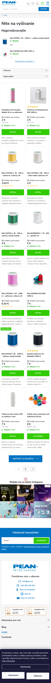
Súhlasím (38, 676)
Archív (4, 632)
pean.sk (28, 594)
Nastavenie (25, 666)
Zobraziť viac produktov (24, 61)
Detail (13, 132)
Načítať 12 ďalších (23, 458)
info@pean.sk (27, 581)
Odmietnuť (13, 675)
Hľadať (43, 9)
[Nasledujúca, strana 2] (25, 469)
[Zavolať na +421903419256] (32, 3)
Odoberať (41, 540)
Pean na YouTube (27, 598)
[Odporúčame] (13, 339)
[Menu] (47, 3)
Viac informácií (8, 661)
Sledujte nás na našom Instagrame (26, 482)
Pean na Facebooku (27, 589)
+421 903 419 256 (27, 585)
